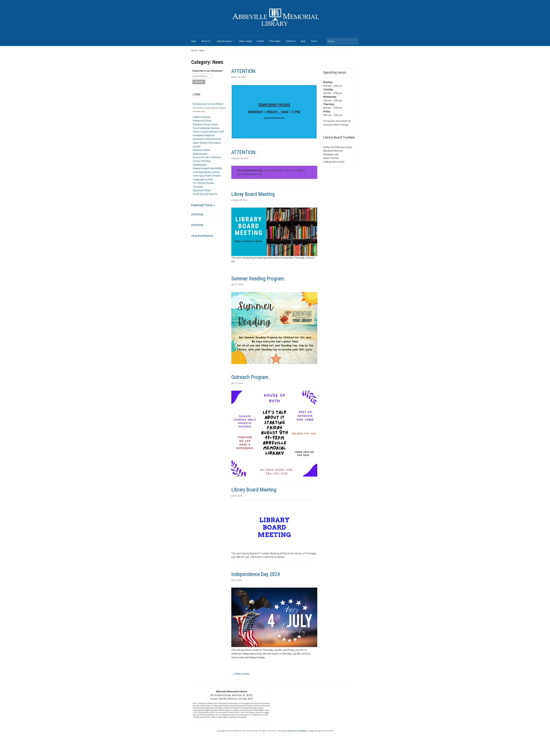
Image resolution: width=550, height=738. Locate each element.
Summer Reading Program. (258, 279)
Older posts (240, 673)
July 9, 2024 (236, 495)
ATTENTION (197, 214)
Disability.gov (200, 164)
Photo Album (275, 41)
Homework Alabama (204, 135)
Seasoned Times (201, 190)
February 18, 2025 (239, 158)
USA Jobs (198, 186)
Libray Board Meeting (202, 235)
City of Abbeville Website (206, 128)
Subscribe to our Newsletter (207, 71)
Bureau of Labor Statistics (207, 157)
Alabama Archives (202, 120)
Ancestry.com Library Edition (208, 103)
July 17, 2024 (237, 284)
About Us (205, 41)
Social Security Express (205, 194)
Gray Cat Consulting (297, 730)
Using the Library (224, 41)
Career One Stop (202, 161)
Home (194, 50)
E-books (260, 41)
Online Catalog (245, 41)
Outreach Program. (250, 377)
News (193, 41)
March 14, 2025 (238, 77)
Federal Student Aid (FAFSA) (207, 168)
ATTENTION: (197, 225)
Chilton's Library (202, 117)
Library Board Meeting (253, 490)
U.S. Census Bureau (203, 183)
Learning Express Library (206, 172)
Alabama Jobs (200, 153)
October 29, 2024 (239, 200)
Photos (314, 41)
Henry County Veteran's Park (208, 131)
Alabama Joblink (201, 150)
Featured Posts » (203, 205)
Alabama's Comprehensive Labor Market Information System (207, 142)
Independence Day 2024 (255, 574)
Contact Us (291, 41)
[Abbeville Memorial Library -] (275, 17)
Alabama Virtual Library (205, 124)
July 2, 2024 (236, 580)
